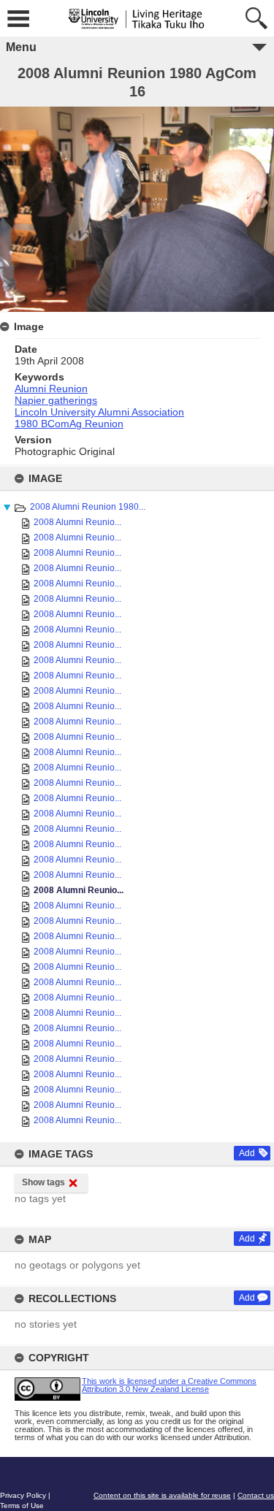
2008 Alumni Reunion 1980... (87, 507)
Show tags (43, 1182)
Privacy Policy (23, 1495)
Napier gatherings (56, 400)
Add (247, 1153)
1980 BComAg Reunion (69, 423)
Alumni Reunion (51, 388)
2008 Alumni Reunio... (77, 522)
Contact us (255, 1495)
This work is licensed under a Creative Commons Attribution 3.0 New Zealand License (169, 1385)
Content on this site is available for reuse (162, 1495)
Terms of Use (22, 1506)
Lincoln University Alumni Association (99, 412)
